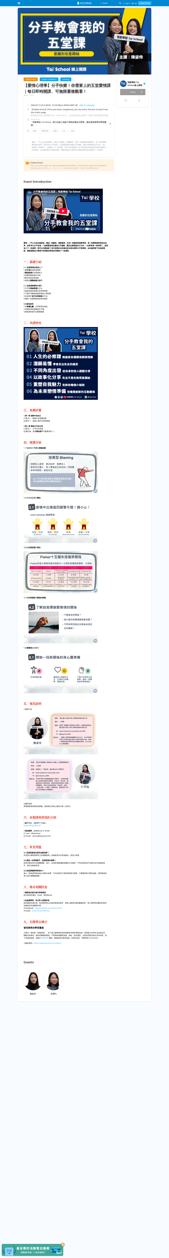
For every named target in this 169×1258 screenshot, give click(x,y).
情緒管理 (44, 131)
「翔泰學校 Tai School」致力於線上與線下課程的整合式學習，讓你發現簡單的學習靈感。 (68, 123)
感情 (55, 131)
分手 (63, 131)
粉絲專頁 (44, 938)
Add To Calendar (87, 105)
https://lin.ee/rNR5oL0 (41, 911)
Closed (132, 92)
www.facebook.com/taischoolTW (48, 908)
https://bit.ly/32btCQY (32, 825)
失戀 (72, 131)
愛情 (34, 131)
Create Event (144, 3)
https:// (37, 943)
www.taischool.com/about (50, 943)
